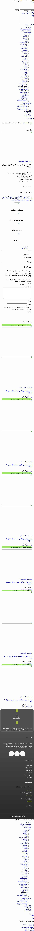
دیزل (26, 75)
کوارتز (13, 200)
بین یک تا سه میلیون (22, 106)
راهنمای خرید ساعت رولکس (26, 792)
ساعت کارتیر (23, 90)
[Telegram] (11, 753)
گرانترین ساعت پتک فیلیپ (26, 798)
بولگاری (25, 65)
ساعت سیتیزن (23, 89)
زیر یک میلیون (23, 104)
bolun (25, 35)
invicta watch (23, 44)
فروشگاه (23, 122)
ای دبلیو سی (24, 56)
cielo (26, 39)
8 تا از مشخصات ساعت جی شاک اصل (24, 786)
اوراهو (25, 53)
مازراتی (25, 93)
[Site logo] (27, 8)
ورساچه (25, 101)
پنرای (26, 67)
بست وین (24, 61)
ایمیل (29, 304)
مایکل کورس (23, 95)
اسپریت (25, 50)
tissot (26, 47)
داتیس (25, 72)
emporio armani (23, 42)
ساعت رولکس (23, 87)
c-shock (25, 38)
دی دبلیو (25, 73)
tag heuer (25, 45)
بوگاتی (25, 64)
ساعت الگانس (23, 83)
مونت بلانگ (24, 97)
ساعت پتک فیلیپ (22, 86)
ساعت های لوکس (20, 200)
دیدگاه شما (27, 287)
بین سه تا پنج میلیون (22, 107)
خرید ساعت (29, 122)
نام (29, 301)
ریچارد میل (24, 81)
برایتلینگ (25, 59)
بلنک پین (25, 62)
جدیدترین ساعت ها (21, 198)
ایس (26, 58)
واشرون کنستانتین (22, 100)
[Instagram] (22, 753)
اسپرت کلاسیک (22, 197)
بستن (32, 915)
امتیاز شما (27, 284)
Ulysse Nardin (23, 48)
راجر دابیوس (24, 76)
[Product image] (17, 357)
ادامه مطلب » (29, 790)
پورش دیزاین (23, 68)
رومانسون (24, 79)
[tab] (15, 247)
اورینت (25, 54)
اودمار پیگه (24, 51)
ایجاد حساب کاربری (28, 924)
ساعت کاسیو (23, 92)
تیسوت (25, 70)
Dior (26, 41)
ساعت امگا (24, 84)
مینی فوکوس (23, 98)
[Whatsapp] (17, 753)
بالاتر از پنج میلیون (22, 109)
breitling (25, 36)
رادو (26, 78)
